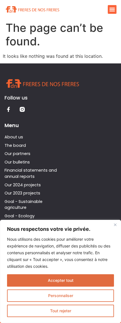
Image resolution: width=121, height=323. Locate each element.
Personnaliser (60, 295)
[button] (112, 9)
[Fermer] (115, 224)
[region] (60, 271)
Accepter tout (60, 280)
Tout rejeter (60, 310)
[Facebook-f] (9, 109)
